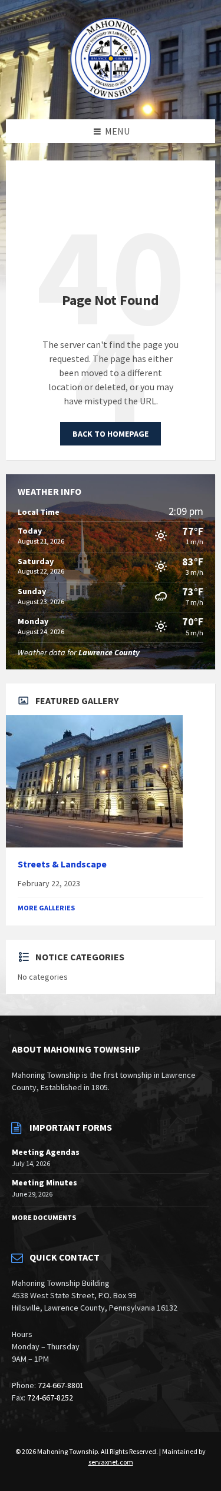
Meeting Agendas (46, 1152)
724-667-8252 (50, 1397)
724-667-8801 (61, 1385)
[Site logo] (111, 96)
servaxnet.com (110, 1462)
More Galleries (46, 907)
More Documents (44, 1217)
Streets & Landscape (62, 864)
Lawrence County (109, 652)
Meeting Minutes (44, 1182)
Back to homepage (110, 433)
